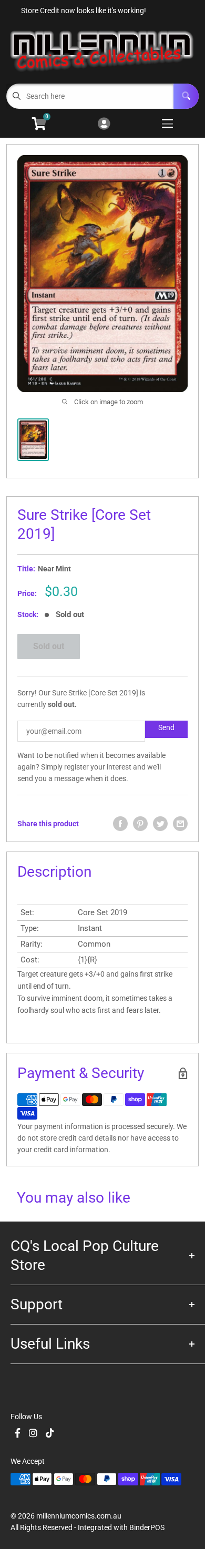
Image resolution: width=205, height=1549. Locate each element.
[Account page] (104, 124)
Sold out (48, 646)
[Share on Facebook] (120, 823)
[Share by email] (180, 823)
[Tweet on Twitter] (160, 823)
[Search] (186, 96)
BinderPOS (147, 1527)
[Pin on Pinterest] (140, 823)
